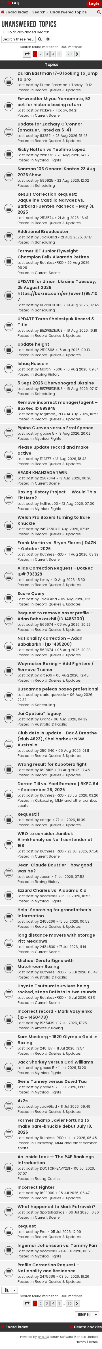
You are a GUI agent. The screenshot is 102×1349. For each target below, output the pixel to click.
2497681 (47, 528)
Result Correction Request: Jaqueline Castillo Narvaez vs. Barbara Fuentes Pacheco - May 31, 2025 (56, 203)
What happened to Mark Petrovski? (56, 1207)
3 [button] (47, 54)
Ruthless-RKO (51, 262)
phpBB (42, 1337)
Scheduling (45, 185)
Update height (33, 344)
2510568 (47, 349)
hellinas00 (49, 503)
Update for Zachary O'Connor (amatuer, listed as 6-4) (50, 127)
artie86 (46, 675)
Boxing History (47, 374)
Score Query (31, 593)
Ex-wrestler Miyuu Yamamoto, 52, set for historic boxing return (55, 102)
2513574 (47, 217)
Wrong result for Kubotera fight (52, 764)
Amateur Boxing (49, 1028)
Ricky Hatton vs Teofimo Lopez (51, 149)
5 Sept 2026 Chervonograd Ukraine (56, 383)
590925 (46, 180)
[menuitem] (99, 12)
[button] (27, 54)
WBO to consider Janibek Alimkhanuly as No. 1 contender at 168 (55, 839)
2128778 (47, 155)
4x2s (23, 1101)
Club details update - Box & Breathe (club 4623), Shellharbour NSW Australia (57, 739)
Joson (45, 876)
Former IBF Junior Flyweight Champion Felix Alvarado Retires (53, 254)
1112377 (45, 458)
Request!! (28, 814)
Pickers (46, 110)
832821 (46, 135)
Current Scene (47, 115)
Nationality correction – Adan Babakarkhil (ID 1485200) (50, 641)
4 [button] (53, 54)
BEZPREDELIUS (51, 305)
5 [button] (59, 54)
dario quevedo (53, 694)
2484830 (47, 946)
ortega (46, 819)
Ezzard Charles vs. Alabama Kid (52, 890)
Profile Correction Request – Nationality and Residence (49, 1268)
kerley (45, 579)
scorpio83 (48, 896)
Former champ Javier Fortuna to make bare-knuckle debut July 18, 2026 (55, 1126)
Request (27, 1226)
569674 (46, 624)
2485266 (47, 921)
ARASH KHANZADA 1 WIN (42, 472)
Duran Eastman (53, 84)
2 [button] (41, 54)
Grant (45, 719)
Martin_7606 (51, 369)
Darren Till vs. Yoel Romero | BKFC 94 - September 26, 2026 (58, 787)
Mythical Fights (48, 160)
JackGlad (48, 237)
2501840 (47, 750)
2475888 (47, 1276)
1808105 (47, 769)
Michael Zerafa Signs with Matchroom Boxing (46, 963)
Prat (43, 1231)
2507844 (47, 478)
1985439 (47, 1022)
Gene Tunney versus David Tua (52, 1081)
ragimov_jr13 (51, 414)
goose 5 (47, 433)
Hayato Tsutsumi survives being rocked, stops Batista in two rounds (57, 989)
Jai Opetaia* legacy (39, 713)
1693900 (47, 1192)
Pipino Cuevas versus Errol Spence (56, 428)
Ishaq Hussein (33, 363)
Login (94, 3)
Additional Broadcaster (43, 231)
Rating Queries (47, 1178)
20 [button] (69, 54)
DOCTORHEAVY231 (55, 1168)
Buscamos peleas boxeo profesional (58, 689)
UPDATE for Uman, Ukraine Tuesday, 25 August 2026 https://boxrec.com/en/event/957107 (57, 290)
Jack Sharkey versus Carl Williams (55, 1062)
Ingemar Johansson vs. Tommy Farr (57, 1245)
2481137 (46, 1048)
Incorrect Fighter (36, 1187)
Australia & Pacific (51, 724)
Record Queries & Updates (58, 90)
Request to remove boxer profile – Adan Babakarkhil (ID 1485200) (55, 616)
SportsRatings (52, 1212)
